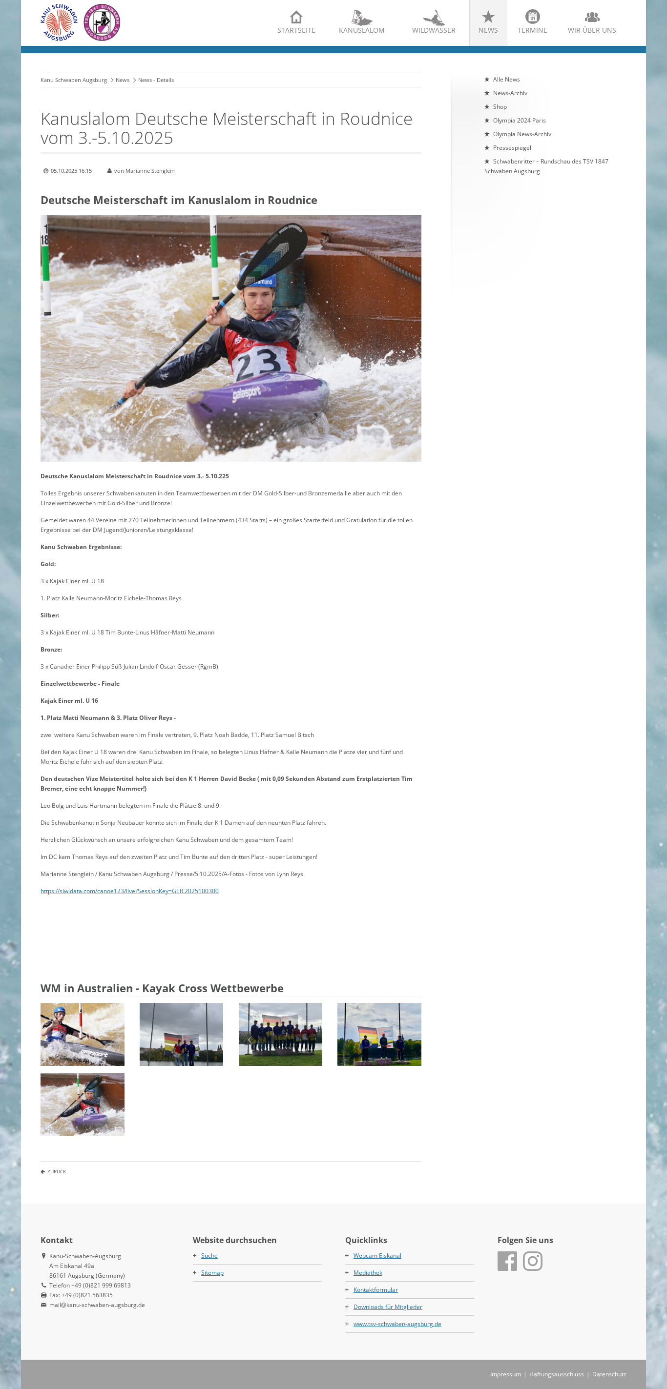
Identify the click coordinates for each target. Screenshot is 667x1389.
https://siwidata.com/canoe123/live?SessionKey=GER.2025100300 (130, 891)
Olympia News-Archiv (522, 134)
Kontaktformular (376, 1290)
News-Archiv (510, 93)
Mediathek (368, 1272)
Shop (500, 106)
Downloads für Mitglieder (388, 1307)
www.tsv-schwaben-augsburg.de (397, 1324)
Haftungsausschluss (556, 1374)
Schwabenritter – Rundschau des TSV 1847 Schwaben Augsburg (546, 166)
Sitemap (212, 1272)
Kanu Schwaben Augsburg (74, 79)
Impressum (505, 1374)
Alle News (506, 79)
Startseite (296, 30)
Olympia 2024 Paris (519, 120)
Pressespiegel (512, 147)
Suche (209, 1255)
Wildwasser (434, 30)
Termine (532, 30)
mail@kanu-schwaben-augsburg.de (97, 1305)
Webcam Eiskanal (377, 1255)
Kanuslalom (362, 30)
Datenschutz (609, 1374)
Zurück (56, 1171)
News (488, 30)
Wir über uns (592, 30)
